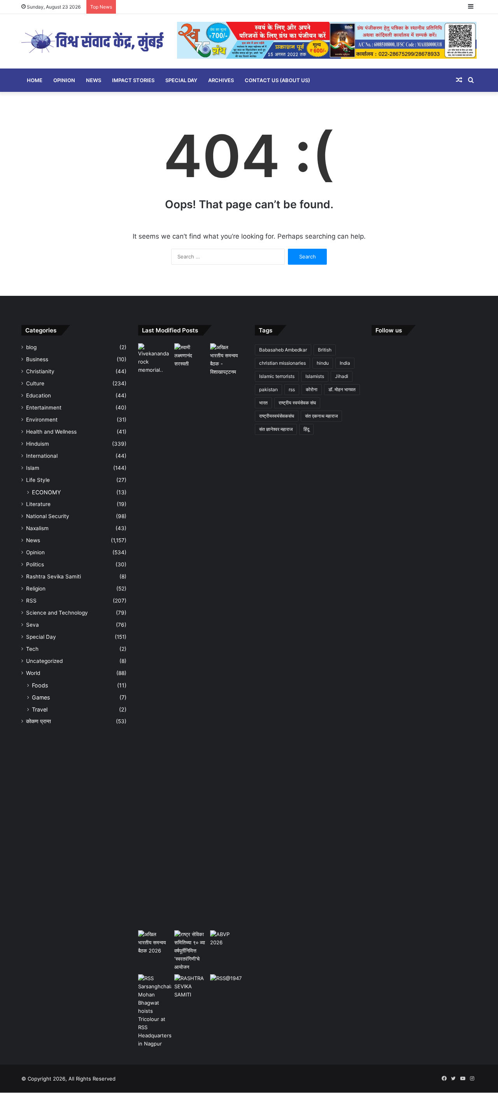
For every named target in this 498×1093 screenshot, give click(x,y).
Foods (40, 685)
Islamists (314, 376)
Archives (221, 80)
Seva (32, 625)
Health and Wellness (51, 432)
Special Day (181, 80)
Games (41, 697)
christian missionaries (282, 363)
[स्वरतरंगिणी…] (190, 986)
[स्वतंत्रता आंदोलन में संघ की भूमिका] (226, 983)
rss (292, 389)
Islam (32, 468)
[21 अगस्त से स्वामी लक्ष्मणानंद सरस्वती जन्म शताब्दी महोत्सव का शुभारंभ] (190, 355)
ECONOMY (46, 492)
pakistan (268, 389)
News (93, 80)
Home (34, 80)
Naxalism (37, 528)
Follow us (388, 330)
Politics (35, 564)
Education (38, 395)
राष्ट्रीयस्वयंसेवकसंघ (276, 416)
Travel (39, 709)
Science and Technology (57, 613)
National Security (47, 516)
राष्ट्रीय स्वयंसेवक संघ (297, 403)
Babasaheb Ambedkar (283, 350)
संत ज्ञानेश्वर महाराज (276, 429)
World (33, 673)
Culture (35, 383)
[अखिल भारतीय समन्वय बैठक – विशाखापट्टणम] (226, 359)
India (345, 363)
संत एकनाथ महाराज (321, 416)
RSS (31, 600)
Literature (38, 504)
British (324, 350)
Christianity (40, 371)
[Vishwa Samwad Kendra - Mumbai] (93, 41)
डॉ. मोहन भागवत (342, 389)
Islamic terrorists (277, 376)
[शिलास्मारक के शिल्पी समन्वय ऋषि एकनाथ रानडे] (154, 635)
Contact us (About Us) (277, 80)
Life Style (38, 480)
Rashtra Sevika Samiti (53, 576)
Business (37, 359)
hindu (323, 363)
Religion (36, 588)
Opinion (64, 80)
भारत (263, 403)
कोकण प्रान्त (38, 721)
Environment (42, 419)
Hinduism (37, 444)
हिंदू (306, 429)
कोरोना (311, 389)
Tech (32, 649)
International (42, 456)
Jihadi (341, 376)
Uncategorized (44, 661)
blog (31, 347)
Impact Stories (133, 80)
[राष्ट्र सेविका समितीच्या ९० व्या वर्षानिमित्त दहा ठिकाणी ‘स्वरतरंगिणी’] (190, 950)
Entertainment (43, 407)
